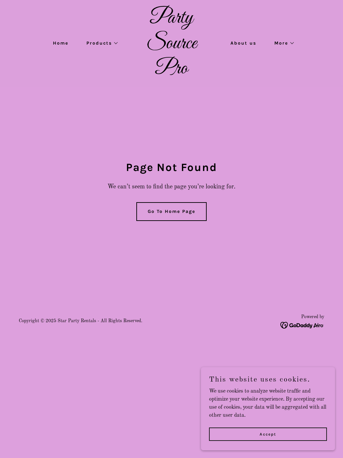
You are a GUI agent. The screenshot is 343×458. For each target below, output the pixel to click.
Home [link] (60, 43)
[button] (100, 43)
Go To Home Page (171, 211)
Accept (268, 434)
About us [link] (243, 43)
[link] (171, 72)
